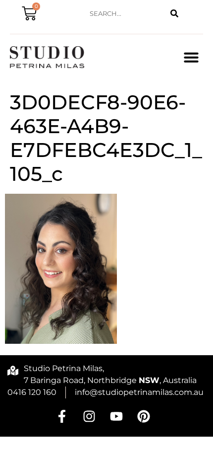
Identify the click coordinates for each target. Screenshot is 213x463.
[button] (191, 57)
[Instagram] (89, 416)
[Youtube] (116, 416)
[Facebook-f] (62, 416)
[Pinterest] (144, 416)
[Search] (174, 13)
